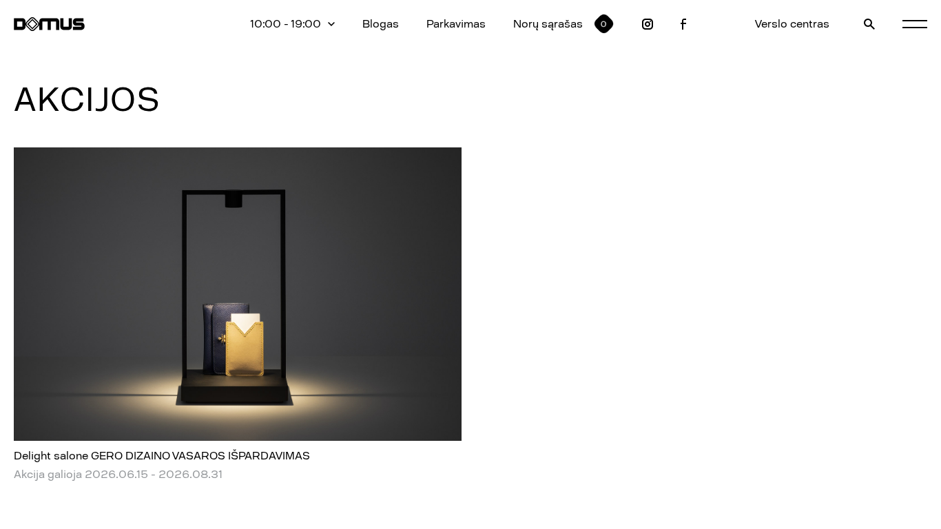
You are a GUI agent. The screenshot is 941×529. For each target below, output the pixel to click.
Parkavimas (456, 23)
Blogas (380, 23)
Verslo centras (792, 23)
